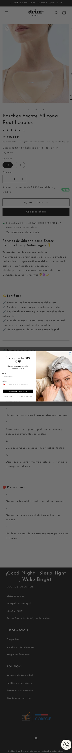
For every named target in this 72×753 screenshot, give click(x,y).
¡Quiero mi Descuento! (18, 391)
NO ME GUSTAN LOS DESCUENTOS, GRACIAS (18, 396)
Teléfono (5, 381)
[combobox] (5, 384)
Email (4, 374)
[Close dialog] (70, 353)
